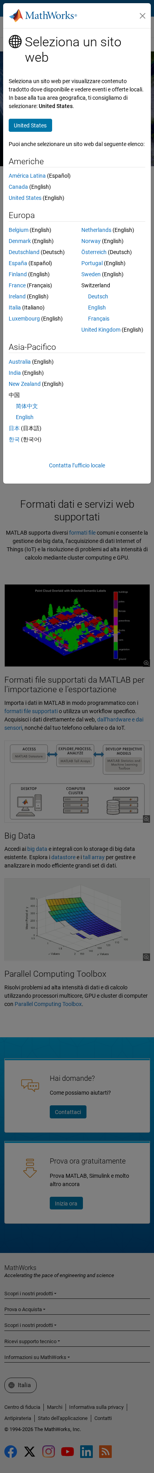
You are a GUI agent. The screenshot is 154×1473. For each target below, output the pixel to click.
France (17, 285)
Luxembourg (24, 318)
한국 (14, 439)
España (18, 263)
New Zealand (25, 384)
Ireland (17, 296)
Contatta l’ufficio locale (77, 465)
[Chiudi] (142, 15)
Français (98, 318)
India (15, 373)
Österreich (94, 252)
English (97, 307)
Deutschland (24, 252)
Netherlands (96, 230)
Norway (91, 241)
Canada (18, 187)
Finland (18, 274)
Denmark (20, 241)
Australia (20, 362)
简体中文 (27, 406)
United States (25, 198)
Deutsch (98, 296)
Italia (15, 307)
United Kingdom (100, 329)
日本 (14, 428)
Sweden (91, 274)
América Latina (27, 176)
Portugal (92, 263)
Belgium (18, 230)
